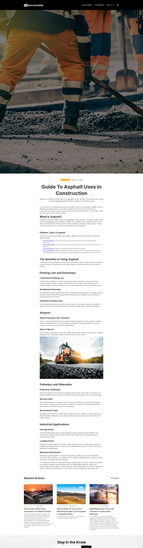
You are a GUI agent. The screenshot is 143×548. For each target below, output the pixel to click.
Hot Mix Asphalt (48, 241)
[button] (111, 5)
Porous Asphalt (48, 250)
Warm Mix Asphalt (49, 244)
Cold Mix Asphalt (48, 248)
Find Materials (99, 5)
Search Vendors (87, 5)
